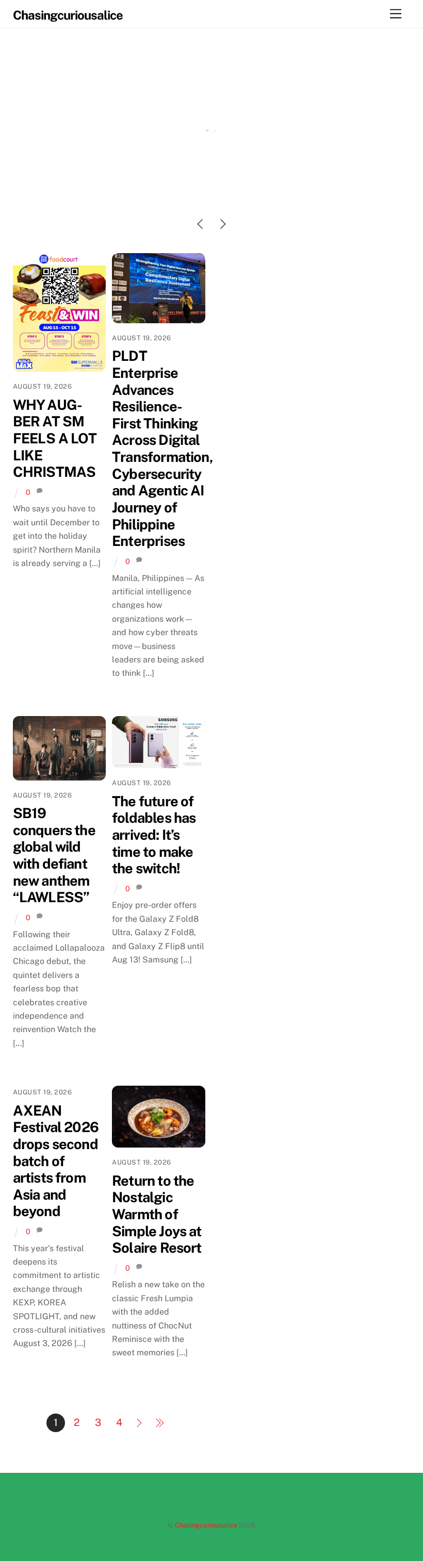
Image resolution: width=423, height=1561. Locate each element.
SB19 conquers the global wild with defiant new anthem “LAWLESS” (54, 855)
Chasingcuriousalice (206, 1525)
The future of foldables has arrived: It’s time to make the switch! (154, 835)
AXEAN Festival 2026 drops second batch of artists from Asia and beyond (56, 1161)
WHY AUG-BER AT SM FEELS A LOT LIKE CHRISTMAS (212, 194)
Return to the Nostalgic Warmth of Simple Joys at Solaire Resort (157, 1214)
